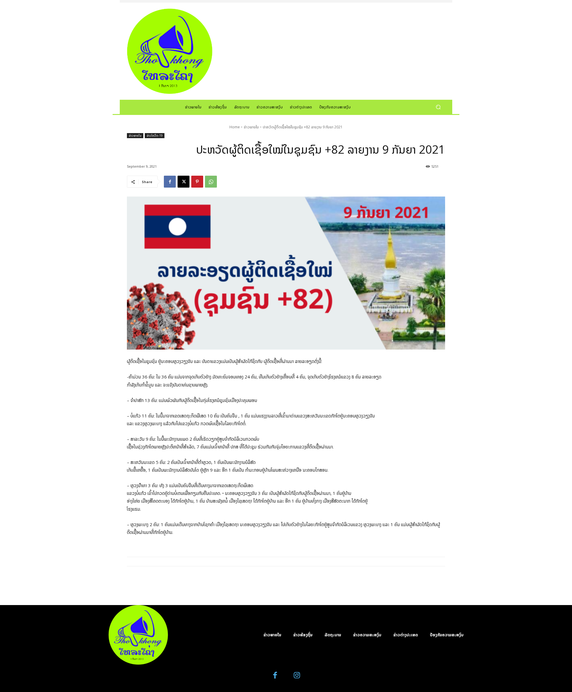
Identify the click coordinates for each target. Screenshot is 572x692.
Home (234, 127)
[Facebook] (170, 182)
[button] (438, 107)
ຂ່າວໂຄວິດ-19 (155, 135)
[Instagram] (296, 675)
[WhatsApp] (211, 182)
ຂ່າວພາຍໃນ (251, 127)
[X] (183, 182)
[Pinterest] (197, 182)
